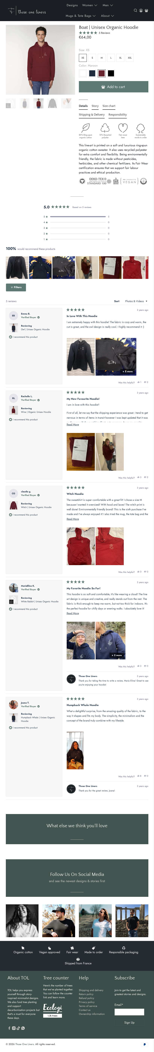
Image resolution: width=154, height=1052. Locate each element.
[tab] (83, 107)
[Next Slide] (145, 267)
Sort (117, 301)
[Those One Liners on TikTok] (18, 1029)
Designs (72, 5)
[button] (94, 32)
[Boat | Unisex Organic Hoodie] (40, 60)
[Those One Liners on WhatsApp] (23, 1029)
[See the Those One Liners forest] (52, 1011)
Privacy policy (86, 1002)
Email (119, 1005)
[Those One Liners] (27, 10)
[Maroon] (102, 73)
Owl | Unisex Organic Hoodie (35, 329)
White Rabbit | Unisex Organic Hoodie (39, 601)
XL (120, 58)
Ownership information (92, 1014)
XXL (130, 58)
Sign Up (129, 1022)
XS (83, 58)
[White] (83, 73)
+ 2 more (128, 371)
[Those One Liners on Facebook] (9, 1029)
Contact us (85, 1010)
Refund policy (86, 998)
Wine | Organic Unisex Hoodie (36, 412)
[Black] (111, 73)
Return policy (86, 994)
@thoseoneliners (77, 865)
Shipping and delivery (91, 990)
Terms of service (88, 1006)
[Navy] (92, 73)
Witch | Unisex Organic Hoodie (36, 507)
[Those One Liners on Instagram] (14, 1029)
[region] (77, 267)
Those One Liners (24, 1044)
